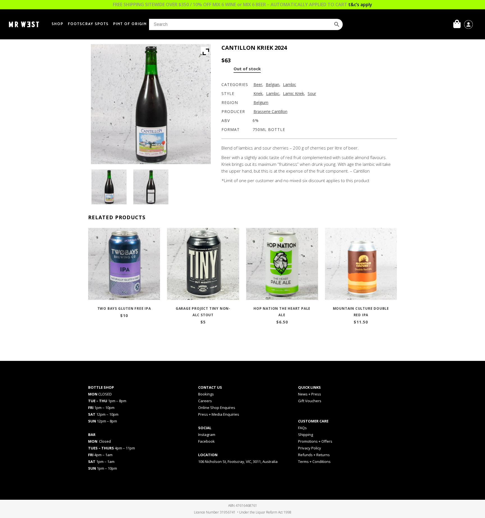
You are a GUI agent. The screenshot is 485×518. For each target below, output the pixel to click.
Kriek (257, 93)
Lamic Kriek (293, 93)
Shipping (305, 434)
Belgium (260, 102)
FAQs (302, 427)
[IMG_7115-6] (151, 187)
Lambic (289, 84)
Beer (257, 84)
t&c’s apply (360, 4)
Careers (205, 400)
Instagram (206, 434)
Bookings (206, 394)
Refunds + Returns (314, 454)
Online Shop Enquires (216, 407)
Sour (312, 93)
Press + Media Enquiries (218, 414)
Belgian (272, 84)
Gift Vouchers (309, 400)
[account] (468, 24)
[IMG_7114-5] (109, 187)
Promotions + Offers (315, 441)
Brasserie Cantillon (270, 111)
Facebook (206, 441)
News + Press (309, 394)
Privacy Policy (309, 448)
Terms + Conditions (314, 461)
